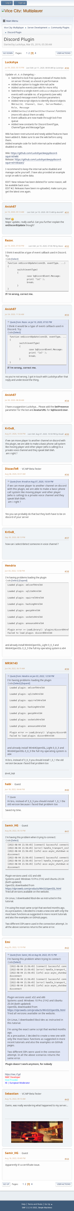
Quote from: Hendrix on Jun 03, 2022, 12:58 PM (32, 676)
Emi (7, 942)
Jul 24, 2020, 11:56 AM (14, 314)
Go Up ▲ (49, 1204)
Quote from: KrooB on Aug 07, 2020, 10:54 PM (31, 481)
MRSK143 (11, 663)
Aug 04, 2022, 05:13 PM (15, 830)
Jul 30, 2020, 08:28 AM (14, 400)
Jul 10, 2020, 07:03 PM (14, 245)
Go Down (8, 53)
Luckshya (11, 62)
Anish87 (10, 206)
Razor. (9, 240)
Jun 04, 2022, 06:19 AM (15, 668)
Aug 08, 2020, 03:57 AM (15, 474)
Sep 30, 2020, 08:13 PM (15, 537)
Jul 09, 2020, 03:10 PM (14, 67)
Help (24, 1204)
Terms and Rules (35, 1204)
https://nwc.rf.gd (12, 1074)
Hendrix (10, 565)
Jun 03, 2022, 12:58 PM (15, 570)
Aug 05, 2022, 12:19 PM (15, 947)
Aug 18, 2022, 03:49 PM (15, 1158)
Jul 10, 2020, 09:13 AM (14, 212)
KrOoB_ (10, 428)
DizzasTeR (12, 469)
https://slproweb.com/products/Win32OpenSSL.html (33, 888)
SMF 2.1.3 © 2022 (29, 1208)
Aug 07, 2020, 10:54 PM (15, 433)
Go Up (6, 1184)
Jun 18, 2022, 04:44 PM (15, 789)
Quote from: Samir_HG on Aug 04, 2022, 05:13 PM (33, 954)
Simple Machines (45, 1208)
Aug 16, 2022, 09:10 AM (15, 1099)
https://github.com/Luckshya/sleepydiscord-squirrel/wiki (31, 155)
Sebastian (12, 1093)
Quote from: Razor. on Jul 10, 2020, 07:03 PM (31, 322)
